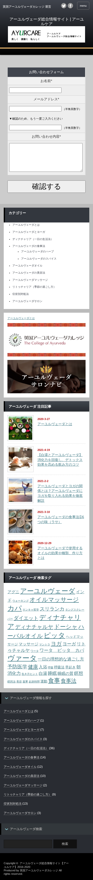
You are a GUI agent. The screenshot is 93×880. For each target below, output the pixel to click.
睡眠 (52, 673)
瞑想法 (11, 681)
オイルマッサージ (54, 599)
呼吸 (50, 667)
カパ (14, 608)
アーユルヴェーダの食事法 (28, 245)
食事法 (68, 680)
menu (83, 5)
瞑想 (78, 673)
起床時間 (34, 681)
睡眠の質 (65, 673)
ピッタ (54, 635)
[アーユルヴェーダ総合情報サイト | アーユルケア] (46, 30)
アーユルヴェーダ (47, 591)
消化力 (14, 673)
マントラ (44, 644)
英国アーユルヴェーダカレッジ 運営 (27, 6)
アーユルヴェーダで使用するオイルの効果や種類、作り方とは (60, 553)
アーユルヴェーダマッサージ (30, 279)
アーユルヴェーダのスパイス (39, 258)
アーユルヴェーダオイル (27, 265)
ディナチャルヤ (34, 627)
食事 (54, 680)
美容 (19, 681)
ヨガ (56, 643)
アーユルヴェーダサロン (27, 301)
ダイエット (26, 618)
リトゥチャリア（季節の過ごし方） (34, 286)
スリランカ (52, 609)
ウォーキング (20, 600)
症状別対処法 (20, 293)
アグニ (13, 592)
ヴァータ (22, 658)
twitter (63, 5)
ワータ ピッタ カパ (61, 650)
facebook (70, 5)
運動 (43, 681)
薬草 (25, 681)
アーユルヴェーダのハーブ (37, 251)
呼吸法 (59, 667)
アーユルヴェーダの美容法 (28, 272)
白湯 (43, 673)
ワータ (35, 650)
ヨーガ (69, 643)
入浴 (43, 666)
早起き (70, 667)
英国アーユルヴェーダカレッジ (39, 870)
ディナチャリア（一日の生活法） (32, 239)
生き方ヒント (30, 673)
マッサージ (28, 644)
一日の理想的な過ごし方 (61, 659)
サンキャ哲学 (31, 609)
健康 (33, 666)
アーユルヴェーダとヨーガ (28, 231)
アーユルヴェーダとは (26, 224)
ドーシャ (66, 626)
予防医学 (17, 666)
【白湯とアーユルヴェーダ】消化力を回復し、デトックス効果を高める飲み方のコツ (60, 459)
